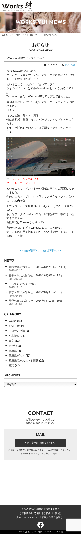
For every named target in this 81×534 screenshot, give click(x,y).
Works (12, 320)
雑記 (73, 65)
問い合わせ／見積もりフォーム (41, 443)
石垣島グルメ (17, 355)
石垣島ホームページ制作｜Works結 (15, 35)
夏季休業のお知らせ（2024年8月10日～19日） (37, 300)
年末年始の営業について (23, 284)
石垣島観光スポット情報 (23, 360)
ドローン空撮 (17, 330)
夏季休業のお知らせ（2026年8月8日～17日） (36, 275)
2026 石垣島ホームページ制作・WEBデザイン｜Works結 (41, 532)
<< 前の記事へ (29, 250)
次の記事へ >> (51, 250)
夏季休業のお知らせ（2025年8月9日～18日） (36, 292)
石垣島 (13, 350)
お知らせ (14, 325)
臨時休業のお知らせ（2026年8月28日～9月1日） (38, 267)
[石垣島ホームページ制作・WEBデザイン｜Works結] (17, 8)
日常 (31, 35)
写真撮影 (14, 335)
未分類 (13, 345)
